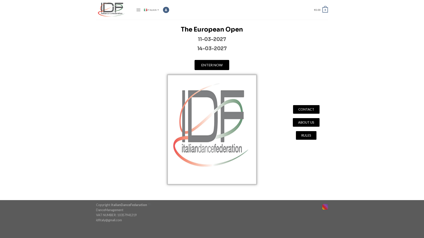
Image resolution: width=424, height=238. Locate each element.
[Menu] (138, 10)
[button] (212, 65)
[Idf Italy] (112, 10)
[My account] (166, 10)
